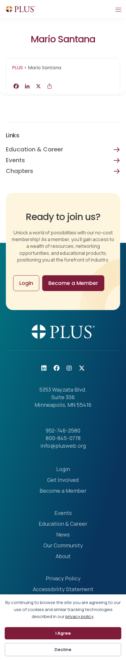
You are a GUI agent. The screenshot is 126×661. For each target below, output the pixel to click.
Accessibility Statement (63, 589)
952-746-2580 (63, 430)
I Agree (63, 633)
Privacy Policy (63, 579)
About (63, 556)
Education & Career (34, 149)
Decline (63, 649)
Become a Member (63, 491)
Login (63, 469)
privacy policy (79, 616)
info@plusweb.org (63, 445)
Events (15, 160)
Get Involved (63, 480)
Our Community (63, 546)
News (63, 535)
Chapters (19, 171)
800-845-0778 (63, 438)
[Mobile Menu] (118, 9)
